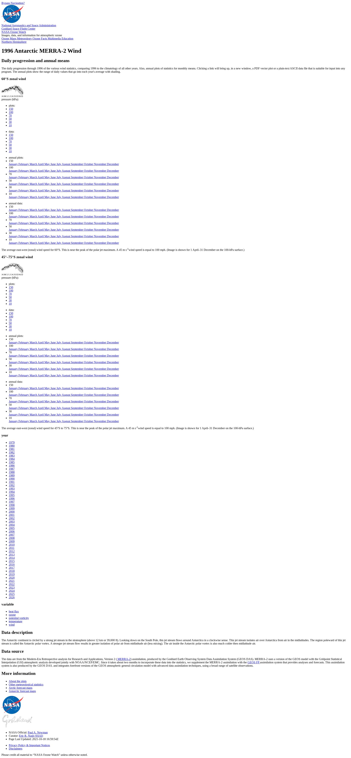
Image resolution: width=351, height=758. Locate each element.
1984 (12, 458)
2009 (12, 541)
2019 (12, 574)
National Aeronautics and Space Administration (28, 25)
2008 (12, 538)
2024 (12, 590)
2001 (12, 515)
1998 (12, 505)
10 (10, 125)
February (24, 164)
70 (10, 115)
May (47, 164)
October (89, 164)
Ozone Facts (40, 38)
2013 (12, 554)
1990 (12, 478)
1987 (12, 468)
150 (11, 108)
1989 (12, 475)
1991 (12, 482)
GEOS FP (254, 662)
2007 (12, 534)
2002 (12, 518)
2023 (12, 587)
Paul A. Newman (38, 732)
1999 (12, 508)
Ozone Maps (9, 38)
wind (12, 624)
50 (10, 118)
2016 (12, 564)
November (100, 164)
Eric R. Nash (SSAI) (31, 735)
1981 (12, 449)
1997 (12, 501)
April (41, 164)
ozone (12, 614)
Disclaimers (15, 748)
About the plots (18, 681)
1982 (12, 452)
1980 (12, 445)
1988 (12, 472)
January (13, 164)
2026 (12, 597)
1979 (12, 442)
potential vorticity (19, 618)
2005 (12, 528)
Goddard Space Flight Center (18, 28)
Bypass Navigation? (13, 3)
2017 (12, 567)
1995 (12, 495)
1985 (12, 462)
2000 (12, 511)
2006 (12, 531)
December (113, 164)
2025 (12, 594)
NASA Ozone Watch (13, 32)
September (77, 164)
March (34, 164)
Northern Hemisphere (14, 41)
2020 (12, 577)
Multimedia (55, 38)
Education (67, 38)
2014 (12, 557)
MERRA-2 (124, 659)
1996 (12, 498)
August (66, 164)
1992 (12, 485)
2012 (12, 551)
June (53, 164)
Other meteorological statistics (26, 684)
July (59, 164)
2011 (11, 547)
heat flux (14, 611)
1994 (12, 491)
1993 (12, 488)
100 (11, 112)
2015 (12, 561)
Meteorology (25, 38)
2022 (12, 584)
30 (10, 122)
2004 (12, 524)
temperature (15, 621)
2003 (12, 521)
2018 (12, 571)
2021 (12, 580)
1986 (12, 465)
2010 (12, 544)
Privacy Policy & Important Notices (29, 745)
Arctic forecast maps (20, 687)
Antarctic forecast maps (22, 691)
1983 (12, 455)
